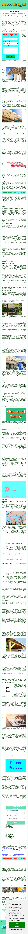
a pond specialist (16, 850)
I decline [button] (17, 926)
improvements (8, 841)
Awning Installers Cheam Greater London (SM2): (13, 15)
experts (19, 881)
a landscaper (18, 847)
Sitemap (2, 921)
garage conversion (6, 847)
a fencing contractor (19, 854)
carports (20, 678)
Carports (4, 627)
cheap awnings (5, 703)
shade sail (23, 588)
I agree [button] (16, 923)
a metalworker (8, 855)
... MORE (20, 339)
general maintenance (7, 848)
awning (15, 24)
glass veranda (12, 602)
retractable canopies (13, 696)
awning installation (14, 700)
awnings (15, 95)
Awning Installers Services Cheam (10, 804)
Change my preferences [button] (16, 929)
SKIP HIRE (15, 849)
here (25, 885)
